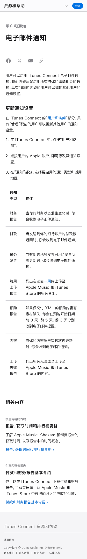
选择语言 (9, 539)
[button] (9, 61)
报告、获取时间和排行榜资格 (28, 449)
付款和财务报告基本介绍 (25, 502)
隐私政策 (24, 552)
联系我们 (9, 552)
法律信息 (54, 552)
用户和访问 (57, 118)
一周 (47, 281)
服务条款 (39, 552)
